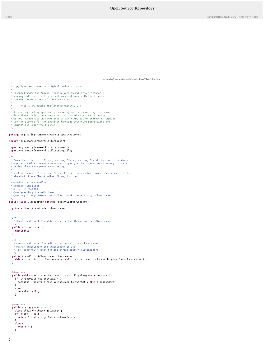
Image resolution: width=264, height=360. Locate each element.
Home (9, 16)
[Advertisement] (132, 48)
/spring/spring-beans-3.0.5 (222, 16)
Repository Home (248, 16)
